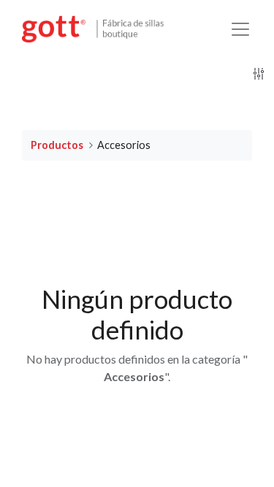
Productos (57, 145)
